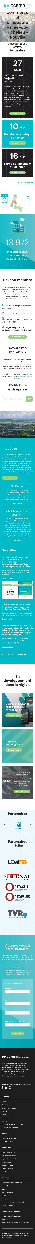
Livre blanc (5, 1121)
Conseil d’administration (9, 1108)
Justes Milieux (6, 1186)
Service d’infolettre (7, 1165)
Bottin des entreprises (8, 1152)
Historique (5, 1105)
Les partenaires (6, 1118)
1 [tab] (8, 267)
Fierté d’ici (5, 1219)
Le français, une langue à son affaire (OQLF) (14, 1202)
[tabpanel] (17, 237)
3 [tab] (22, 267)
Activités (5, 1133)
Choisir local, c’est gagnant (11, 1211)
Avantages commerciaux (9, 1155)
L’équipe (4, 1111)
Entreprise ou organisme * (15, 1021)
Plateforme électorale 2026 (10, 1127)
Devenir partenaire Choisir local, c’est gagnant (15, 1222)
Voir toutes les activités (9, 1138)
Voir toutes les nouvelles (12, 654)
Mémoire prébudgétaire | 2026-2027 (13, 1124)
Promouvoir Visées (7, 1205)
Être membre (6, 1148)
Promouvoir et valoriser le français (12, 1182)
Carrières (4, 1114)
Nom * (7, 1000)
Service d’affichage (7, 1168)
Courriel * (9, 1009)
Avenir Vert (5, 1189)
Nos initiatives (7, 1178)
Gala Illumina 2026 (7, 1141)
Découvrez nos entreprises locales (12, 1216)
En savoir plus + (7, 578)
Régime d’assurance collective (11, 1159)
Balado (4, 1195)
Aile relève (5, 1172)
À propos (4, 1101)
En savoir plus (17, 113)
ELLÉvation (5, 1199)
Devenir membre (17, 337)
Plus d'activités (23, 182)
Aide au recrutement (8, 1192)
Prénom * (8, 988)
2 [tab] (15, 267)
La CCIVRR (5, 1097)
